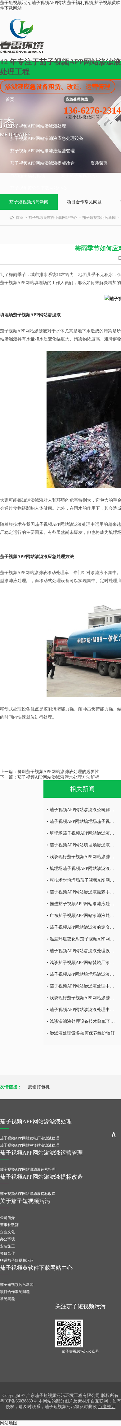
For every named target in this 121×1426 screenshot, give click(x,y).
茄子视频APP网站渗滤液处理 (38, 126)
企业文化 (7, 1232)
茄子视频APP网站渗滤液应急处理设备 (46, 138)
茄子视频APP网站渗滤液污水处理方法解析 (58, 777)
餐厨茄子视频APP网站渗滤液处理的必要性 (58, 771)
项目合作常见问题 (84, 202)
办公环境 (7, 1239)
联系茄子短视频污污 (17, 1260)
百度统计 (106, 1406)
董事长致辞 (9, 1225)
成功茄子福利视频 (27, 175)
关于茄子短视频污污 (80, 175)
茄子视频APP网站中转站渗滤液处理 (29, 1145)
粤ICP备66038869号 (18, 1401)
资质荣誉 (99, 163)
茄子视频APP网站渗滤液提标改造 (42, 163)
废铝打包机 (39, 1087)
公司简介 (7, 1218)
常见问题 (7, 1299)
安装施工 (7, 1246)
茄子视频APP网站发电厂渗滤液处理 (29, 1138)
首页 (10, 99)
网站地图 (8, 1423)
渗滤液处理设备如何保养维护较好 (82, 1033)
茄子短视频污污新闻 (28, 202)
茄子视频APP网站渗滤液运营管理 (42, 151)
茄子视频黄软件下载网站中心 (38, 188)
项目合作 (7, 1253)
